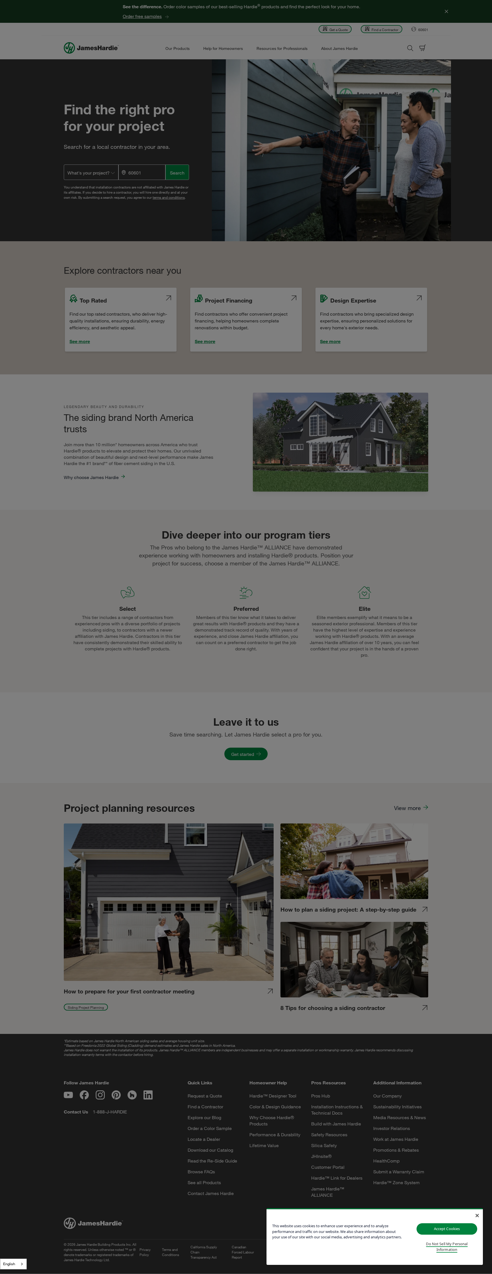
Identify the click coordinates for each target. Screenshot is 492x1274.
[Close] (477, 1215)
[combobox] (13, 1264)
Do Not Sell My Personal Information (447, 1246)
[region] (374, 1236)
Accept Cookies (447, 1228)
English (9, 1263)
